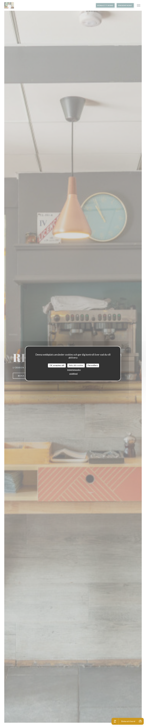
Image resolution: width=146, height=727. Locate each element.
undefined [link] (73, 373)
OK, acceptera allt (56, 365)
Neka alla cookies (76, 365)
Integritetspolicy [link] (74, 370)
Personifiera (93, 365)
